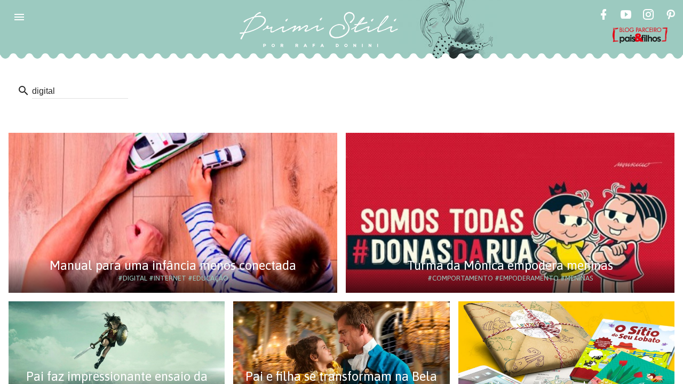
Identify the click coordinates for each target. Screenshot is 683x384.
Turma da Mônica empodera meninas (510, 265)
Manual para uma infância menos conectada (173, 265)
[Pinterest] (670, 16)
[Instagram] (648, 16)
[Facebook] (603, 16)
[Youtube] (625, 16)
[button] (19, 17)
